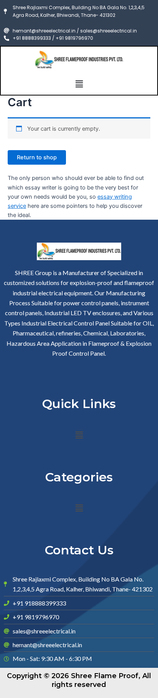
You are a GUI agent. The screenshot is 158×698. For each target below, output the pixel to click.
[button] (79, 84)
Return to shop (37, 157)
